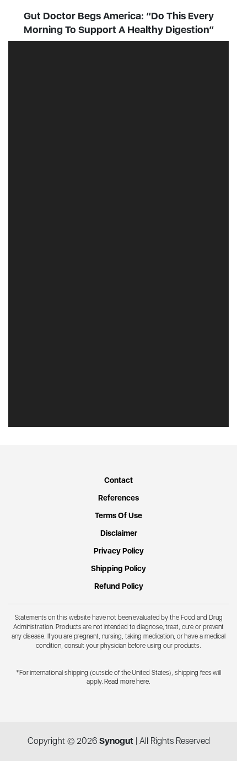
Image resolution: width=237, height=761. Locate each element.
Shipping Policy (118, 568)
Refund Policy (118, 586)
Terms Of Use (118, 515)
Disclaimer (118, 533)
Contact (118, 480)
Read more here (126, 681)
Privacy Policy (119, 550)
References (118, 497)
